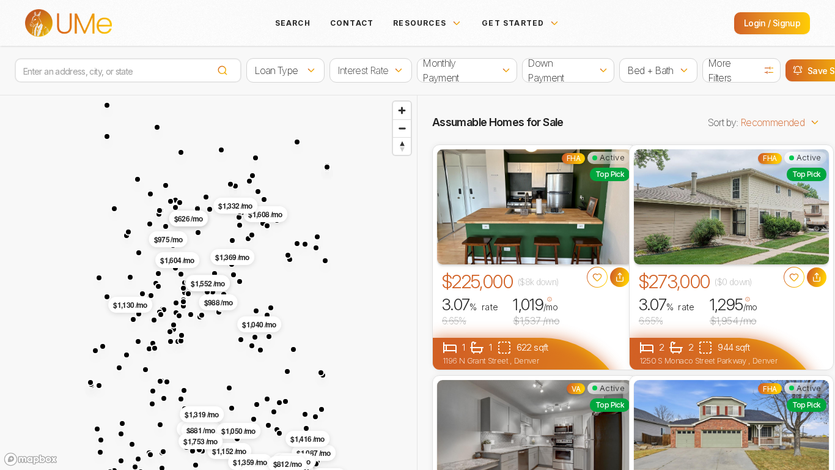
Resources (419, 23)
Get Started (513, 23)
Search (293, 23)
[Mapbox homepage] (30, 459)
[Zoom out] (402, 128)
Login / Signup (772, 23)
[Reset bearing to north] (402, 146)
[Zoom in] (402, 110)
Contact (351, 23)
